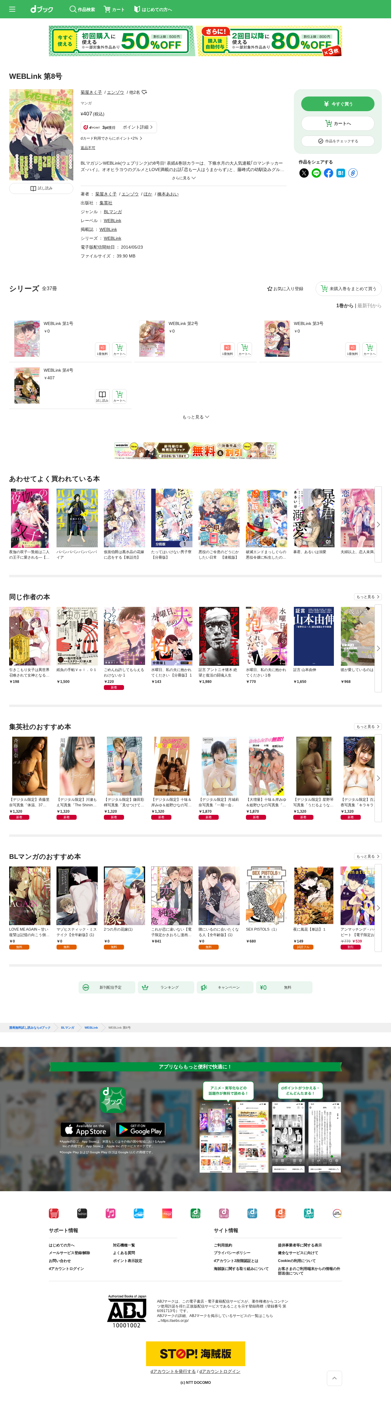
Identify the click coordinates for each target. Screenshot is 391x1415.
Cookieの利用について (297, 1261)
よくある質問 (124, 1253)
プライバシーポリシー (232, 1253)
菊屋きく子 (91, 92)
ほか (148, 193)
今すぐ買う (342, 103)
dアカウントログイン (66, 1269)
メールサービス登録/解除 (69, 1253)
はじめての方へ (62, 1245)
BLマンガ (113, 211)
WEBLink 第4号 (58, 370)
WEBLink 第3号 (308, 323)
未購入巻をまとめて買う (353, 288)
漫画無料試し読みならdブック (30, 1027)
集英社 (106, 202)
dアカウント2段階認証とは (236, 1261)
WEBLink (112, 220)
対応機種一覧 (124, 1245)
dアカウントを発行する (173, 1371)
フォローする (144, 92)
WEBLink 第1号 (58, 323)
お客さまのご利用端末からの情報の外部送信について (309, 1271)
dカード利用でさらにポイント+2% (109, 138)
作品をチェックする (341, 141)
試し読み (45, 188)
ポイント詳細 (135, 127)
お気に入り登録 (288, 288)
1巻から (345, 305)
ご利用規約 (223, 1245)
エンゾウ (115, 92)
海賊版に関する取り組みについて (241, 1269)
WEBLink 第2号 (183, 323)
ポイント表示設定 (127, 1261)
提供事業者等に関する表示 (300, 1245)
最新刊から (369, 305)
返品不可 (88, 148)
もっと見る (365, 597)
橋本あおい (168, 193)
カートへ (342, 123)
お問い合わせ (60, 1261)
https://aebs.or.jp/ (174, 1320)
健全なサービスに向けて (298, 1253)
